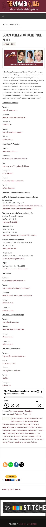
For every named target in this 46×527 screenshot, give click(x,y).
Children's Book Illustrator (18, 427)
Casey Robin (27, 424)
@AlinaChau (6, 125)
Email (25, 414)
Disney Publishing (16, 433)
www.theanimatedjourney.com (13, 281)
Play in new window (16, 411)
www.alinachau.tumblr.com (12, 132)
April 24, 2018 (9, 44)
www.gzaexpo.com (9, 248)
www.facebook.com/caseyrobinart (14, 159)
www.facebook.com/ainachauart (14, 117)
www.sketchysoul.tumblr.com (13, 329)
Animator (19, 424)
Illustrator (31, 436)
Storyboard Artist (27, 439)
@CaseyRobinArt (8, 188)
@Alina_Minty (7, 140)
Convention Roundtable (19, 430)
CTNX (8, 433)
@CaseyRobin (7, 173)
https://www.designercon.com (13, 259)
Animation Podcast (8, 424)
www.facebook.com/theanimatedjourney (17, 295)
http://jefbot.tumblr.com (11, 371)
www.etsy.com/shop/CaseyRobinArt (15, 166)
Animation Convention (30, 421)
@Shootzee (6, 385)
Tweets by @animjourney (11, 489)
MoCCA (12, 439)
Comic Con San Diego (35, 427)
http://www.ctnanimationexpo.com (15, 269)
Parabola (22, 524)
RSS (30, 414)
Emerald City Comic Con (31, 433)
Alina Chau (16, 419)
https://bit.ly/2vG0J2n (10, 222)
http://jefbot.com (8, 363)
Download (29, 411)
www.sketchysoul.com (10, 322)
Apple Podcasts (15, 414)
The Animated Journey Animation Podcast (22, 442)
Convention (6, 430)
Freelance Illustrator (20, 436)
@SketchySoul (7, 337)
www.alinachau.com (9, 110)
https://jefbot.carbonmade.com (14, 356)
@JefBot (5, 378)
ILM (36, 436)
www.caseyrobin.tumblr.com (12, 181)
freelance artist (7, 436)
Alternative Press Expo (28, 419)
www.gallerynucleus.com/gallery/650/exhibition (19, 235)
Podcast (18, 439)
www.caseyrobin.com (10, 151)
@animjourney (7, 303)
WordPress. (32, 524)
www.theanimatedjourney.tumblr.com (16, 288)
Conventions (31, 430)
